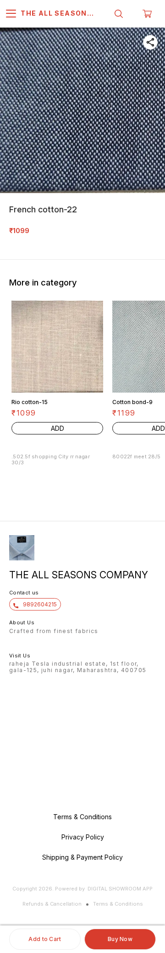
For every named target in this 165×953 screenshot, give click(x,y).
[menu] (11, 14)
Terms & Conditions (118, 904)
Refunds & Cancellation (52, 904)
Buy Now (120, 939)
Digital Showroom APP (120, 888)
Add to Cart (44, 939)
